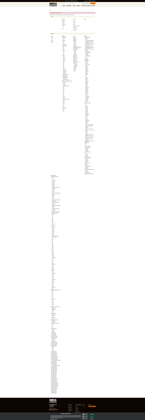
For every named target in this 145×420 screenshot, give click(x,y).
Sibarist (52, 246)
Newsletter (83, 3)
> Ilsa (52, 305)
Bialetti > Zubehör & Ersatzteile (54, 354)
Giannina (52, 221)
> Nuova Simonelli (53, 279)
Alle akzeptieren (92, 414)
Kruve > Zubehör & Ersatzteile (54, 378)
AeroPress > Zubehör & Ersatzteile (54, 342)
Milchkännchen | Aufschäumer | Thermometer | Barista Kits (55, 290)
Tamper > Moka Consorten (87, 147)
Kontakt (63, 28)
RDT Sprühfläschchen (87, 162)
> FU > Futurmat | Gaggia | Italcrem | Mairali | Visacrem (56, 193)
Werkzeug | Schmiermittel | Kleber (54, 319)
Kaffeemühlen (63, 55)
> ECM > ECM (53, 189)
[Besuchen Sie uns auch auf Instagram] (95, 406)
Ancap (52, 218)
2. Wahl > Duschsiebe (86, 168)
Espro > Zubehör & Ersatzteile (53, 363)
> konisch (53, 232)
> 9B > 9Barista (86, 61)
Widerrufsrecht (74, 27)
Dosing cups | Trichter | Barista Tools (87, 157)
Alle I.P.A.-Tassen (74, 58)
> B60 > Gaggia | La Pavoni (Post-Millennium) (89, 47)
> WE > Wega (86, 101)
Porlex (63, 67)
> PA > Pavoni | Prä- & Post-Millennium (88, 125)
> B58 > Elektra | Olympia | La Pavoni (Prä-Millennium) (89, 49)
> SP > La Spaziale (87, 98)
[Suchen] (80, 3)
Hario (63, 64)
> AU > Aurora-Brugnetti (87, 64)
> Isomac (53, 277)
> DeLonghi (53, 274)
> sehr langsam (53, 231)
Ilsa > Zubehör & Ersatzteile (53, 373)
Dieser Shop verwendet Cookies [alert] (65, 413)
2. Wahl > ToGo (74, 69)
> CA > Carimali (86, 111)
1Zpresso (64, 56)
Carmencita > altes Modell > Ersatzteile (54, 356)
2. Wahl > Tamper (86, 170)
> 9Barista (53, 250)
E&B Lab (64, 50)
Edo (63, 92)
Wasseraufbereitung (54, 317)
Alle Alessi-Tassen (75, 56)
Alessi (63, 46)
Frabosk (52, 294)
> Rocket (52, 268)
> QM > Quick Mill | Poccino (87, 55)
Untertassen (75, 53)
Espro (63, 104)
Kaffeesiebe (86, 161)
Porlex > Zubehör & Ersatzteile (54, 387)
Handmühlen (64, 69)
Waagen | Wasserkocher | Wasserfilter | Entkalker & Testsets (67, 81)
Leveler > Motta (86, 156)
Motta (52, 297)
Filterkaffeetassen (75, 45)
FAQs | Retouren (63, 20)
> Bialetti (53, 302)
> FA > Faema (86, 79)
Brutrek (63, 102)
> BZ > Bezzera (86, 68)
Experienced (64, 38)
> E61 (85, 75)
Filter (51, 39)
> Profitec (53, 266)
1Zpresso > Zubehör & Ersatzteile (54, 336)
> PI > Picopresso (86, 54)
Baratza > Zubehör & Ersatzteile (54, 353)
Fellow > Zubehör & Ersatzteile (54, 366)
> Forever (53, 303)
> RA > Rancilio (86, 91)
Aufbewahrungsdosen (54, 308)
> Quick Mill (53, 267)
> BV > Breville (86, 50)
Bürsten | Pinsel (53, 314)
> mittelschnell (53, 229)
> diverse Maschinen (54, 257)
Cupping (75, 51)
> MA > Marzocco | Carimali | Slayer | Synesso (89, 124)
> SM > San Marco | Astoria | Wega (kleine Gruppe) (89, 136)
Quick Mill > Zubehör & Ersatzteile (54, 388)
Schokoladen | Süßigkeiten (53, 332)
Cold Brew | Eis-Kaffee (64, 107)
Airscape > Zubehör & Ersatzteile (54, 343)
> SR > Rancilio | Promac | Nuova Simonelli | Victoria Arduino (89, 140)
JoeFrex (52, 296)
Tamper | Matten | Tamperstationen (87, 146)
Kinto (52, 244)
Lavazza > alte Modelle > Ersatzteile (54, 379)
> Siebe (52, 216)
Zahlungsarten (74, 21)
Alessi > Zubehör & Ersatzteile (54, 344)
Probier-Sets (52, 41)
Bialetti (63, 101)
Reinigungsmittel (53, 315)
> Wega (52, 288)
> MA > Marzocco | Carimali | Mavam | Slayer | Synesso (56, 199)
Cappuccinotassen (75, 39)
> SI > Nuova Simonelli (87, 96)
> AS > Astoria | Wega (54, 180)
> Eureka (52, 276)
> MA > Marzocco (86, 53)
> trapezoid (53, 233)
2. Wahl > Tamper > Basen (87, 172)
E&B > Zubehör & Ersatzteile (53, 361)
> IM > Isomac (86, 122)
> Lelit (52, 262)
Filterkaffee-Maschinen (65, 77)
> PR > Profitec (86, 89)
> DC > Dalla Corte (87, 74)
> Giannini (53, 304)
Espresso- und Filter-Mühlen (65, 74)
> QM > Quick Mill (86, 90)
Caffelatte (75, 44)
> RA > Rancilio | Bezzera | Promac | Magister (56, 205)
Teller (52, 349)
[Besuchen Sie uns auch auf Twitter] (91, 406)
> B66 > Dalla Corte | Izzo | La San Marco (89, 41)
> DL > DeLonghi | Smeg (87, 51)
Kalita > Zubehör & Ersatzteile (54, 375)
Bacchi (63, 43)
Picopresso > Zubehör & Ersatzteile (54, 386)
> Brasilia (53, 254)
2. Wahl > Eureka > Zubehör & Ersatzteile (56, 365)
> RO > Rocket (86, 130)
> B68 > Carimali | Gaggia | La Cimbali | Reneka (89, 40)
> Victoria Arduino (53, 287)
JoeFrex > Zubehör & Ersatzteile (54, 374)
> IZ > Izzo (53, 196)
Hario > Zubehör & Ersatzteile (53, 372)
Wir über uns (63, 21)
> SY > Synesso (86, 99)
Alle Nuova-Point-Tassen (75, 57)
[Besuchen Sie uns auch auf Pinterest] (93, 406)
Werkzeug (53, 318)
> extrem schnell (53, 227)
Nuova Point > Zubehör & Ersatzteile (54, 384)
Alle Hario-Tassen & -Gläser (75, 62)
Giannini (63, 52)
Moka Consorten (53, 331)
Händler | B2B (63, 18)
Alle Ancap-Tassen (75, 55)
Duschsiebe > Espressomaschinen (87, 102)
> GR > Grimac (86, 84)
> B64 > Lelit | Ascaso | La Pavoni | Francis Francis (89, 45)
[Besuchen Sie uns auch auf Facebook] (89, 406)
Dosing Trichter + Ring (87, 158)
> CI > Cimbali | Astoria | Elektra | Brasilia (56, 187)
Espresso (75, 42)
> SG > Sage (53, 207)
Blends (52, 38)
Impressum (74, 24)
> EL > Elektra (86, 77)
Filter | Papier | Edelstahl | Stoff (66, 79)
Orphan (63, 66)
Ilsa (63, 53)
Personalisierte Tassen (75, 28)
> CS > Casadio (86, 73)
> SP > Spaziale (53, 210)
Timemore (64, 68)
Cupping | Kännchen (75, 50)
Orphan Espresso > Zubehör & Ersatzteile (55, 385)
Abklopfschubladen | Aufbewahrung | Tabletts (55, 306)
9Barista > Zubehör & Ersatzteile (54, 337)
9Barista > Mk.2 (53, 340)
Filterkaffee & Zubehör (64, 75)
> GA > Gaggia (53, 194)
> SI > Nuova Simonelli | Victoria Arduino (55, 208)
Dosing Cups (86, 159)
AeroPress (64, 57)
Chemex (52, 239)
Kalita (63, 95)
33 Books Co (53, 329)
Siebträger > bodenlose (86, 60)
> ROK (85, 56)
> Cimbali (53, 255)
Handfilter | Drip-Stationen (65, 76)
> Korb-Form (53, 234)
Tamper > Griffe (86, 149)
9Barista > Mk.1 (53, 339)
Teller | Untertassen (75, 54)
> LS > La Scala (86, 86)
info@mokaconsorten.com (54, 409)
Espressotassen (74, 38)
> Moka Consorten (53, 264)
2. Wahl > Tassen (74, 63)
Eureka (63, 62)
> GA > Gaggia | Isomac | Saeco (88, 52)
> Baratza (53, 252)
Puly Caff (64, 97)
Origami (52, 245)
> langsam (53, 230)
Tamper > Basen (86, 148)
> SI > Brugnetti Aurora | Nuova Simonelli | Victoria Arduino (89, 134)
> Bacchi (52, 251)
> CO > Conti (86, 72)
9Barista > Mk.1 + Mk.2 (54, 338)
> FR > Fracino (86, 119)
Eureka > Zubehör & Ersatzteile (54, 364)
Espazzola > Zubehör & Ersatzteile (54, 362)
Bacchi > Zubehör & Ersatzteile (54, 352)
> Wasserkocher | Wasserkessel (66, 85)
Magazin (93, 5)
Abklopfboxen (53, 307)
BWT (63, 90)
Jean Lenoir (53, 330)
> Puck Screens (86, 38)
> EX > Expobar (86, 78)
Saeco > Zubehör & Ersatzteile (54, 391)
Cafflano (64, 103)
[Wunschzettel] (89, 3)
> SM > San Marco (87, 97)
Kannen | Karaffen (64, 78)
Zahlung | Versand (63, 24)
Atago (85, 144)
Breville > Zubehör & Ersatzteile (54, 355)
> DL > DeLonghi (86, 115)
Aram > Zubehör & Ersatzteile (53, 351)
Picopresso (64, 96)
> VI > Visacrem (86, 100)
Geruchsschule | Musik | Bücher (54, 328)
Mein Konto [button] (87, 3)
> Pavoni (52, 265)
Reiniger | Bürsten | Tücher (53, 313)
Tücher (52, 316)
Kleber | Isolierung (53, 320)
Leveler (85, 152)
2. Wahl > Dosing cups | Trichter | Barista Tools (88, 173)
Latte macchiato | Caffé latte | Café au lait (77, 46)
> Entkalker (64, 82)
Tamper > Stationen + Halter (88, 151)
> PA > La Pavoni (86, 88)
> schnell (52, 228)
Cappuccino (75, 43)
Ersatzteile (53, 348)
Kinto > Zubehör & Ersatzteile (53, 376)
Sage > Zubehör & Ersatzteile (53, 390)
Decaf (51, 42)
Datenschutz (74, 18)
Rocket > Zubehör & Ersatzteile (54, 389)
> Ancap (52, 301)
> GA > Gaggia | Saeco (87, 120)
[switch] (83, 414)
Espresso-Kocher (63, 40)
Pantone (75, 68)
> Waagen (64, 83)
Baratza (63, 58)
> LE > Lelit (86, 85)
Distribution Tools (86, 160)
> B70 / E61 (86, 39)
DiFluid (63, 91)
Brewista (64, 89)
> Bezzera (53, 253)
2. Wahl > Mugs (74, 67)
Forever (63, 51)
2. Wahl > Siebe (85, 163)
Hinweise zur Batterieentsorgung (76, 25)
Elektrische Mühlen (65, 70)
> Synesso (53, 286)
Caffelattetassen (74, 40)
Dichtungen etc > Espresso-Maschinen (54, 176)
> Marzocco (53, 263)
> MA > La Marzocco (87, 87)
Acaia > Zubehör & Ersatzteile (53, 341)
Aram (63, 42)
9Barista (64, 41)
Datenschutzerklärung (52, 419)
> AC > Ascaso (86, 62)
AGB (73, 20)
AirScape (53, 324)
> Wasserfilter (64, 84)
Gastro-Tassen (74, 41)
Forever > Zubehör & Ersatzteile (54, 367)
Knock (63, 65)
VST (85, 145)
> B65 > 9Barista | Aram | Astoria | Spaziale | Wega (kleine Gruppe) (89, 43)
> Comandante (53, 256)
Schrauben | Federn (53, 269)
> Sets (52, 215)
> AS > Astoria (86, 63)
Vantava (63, 54)
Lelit (63, 39)
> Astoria (53, 270)
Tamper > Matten (86, 150)
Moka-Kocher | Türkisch (64, 45)
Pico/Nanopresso (64, 44)
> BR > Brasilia (86, 66)
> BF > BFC (86, 65)
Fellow (63, 63)
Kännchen (75, 52)
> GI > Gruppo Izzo (86, 121)
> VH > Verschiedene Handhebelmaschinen (56, 211)
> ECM (85, 76)
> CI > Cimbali (86, 112)
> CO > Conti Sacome (87, 113)
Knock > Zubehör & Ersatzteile (54, 377)
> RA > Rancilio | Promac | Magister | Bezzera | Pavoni (89, 129)
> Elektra (53, 275)
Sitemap (76, 409)
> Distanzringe (53, 177)
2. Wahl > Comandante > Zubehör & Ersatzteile (56, 360)
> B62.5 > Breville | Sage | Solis (88, 46)
